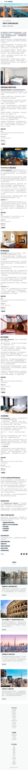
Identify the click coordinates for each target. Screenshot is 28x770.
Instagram (14, 734)
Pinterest (14, 739)
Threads (14, 738)
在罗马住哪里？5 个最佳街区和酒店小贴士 (13, 619)
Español (14, 715)
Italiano (14, 717)
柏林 (14, 748)
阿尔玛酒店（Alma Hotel (7, 339)
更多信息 (4, 595)
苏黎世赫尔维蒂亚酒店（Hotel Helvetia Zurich (13, 89)
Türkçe (14, 722)
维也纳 (14, 752)
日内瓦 (14, 757)
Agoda (15, 503)
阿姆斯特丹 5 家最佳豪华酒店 (9, 586)
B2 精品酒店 (4, 253)
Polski (14, 719)
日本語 (14, 727)
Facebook (14, 735)
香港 (14, 751)
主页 (3, 20)
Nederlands (14, 720)
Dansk (14, 725)
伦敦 (14, 761)
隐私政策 (14, 710)
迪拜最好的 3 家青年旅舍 (8, 654)
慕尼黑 (14, 750)
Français (14, 716)
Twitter (14, 736)
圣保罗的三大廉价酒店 (8, 689)
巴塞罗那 (14, 762)
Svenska (14, 723)
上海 (14, 745)
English (14, 713)
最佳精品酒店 (8, 20)
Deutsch (14, 712)
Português (14, 726)
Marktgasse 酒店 (5, 418)
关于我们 (14, 709)
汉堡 (14, 760)
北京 (14, 747)
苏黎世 (14, 764)
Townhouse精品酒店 (6, 170)
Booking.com (8, 503)
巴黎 (14, 754)
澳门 (14, 755)
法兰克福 (14, 758)
